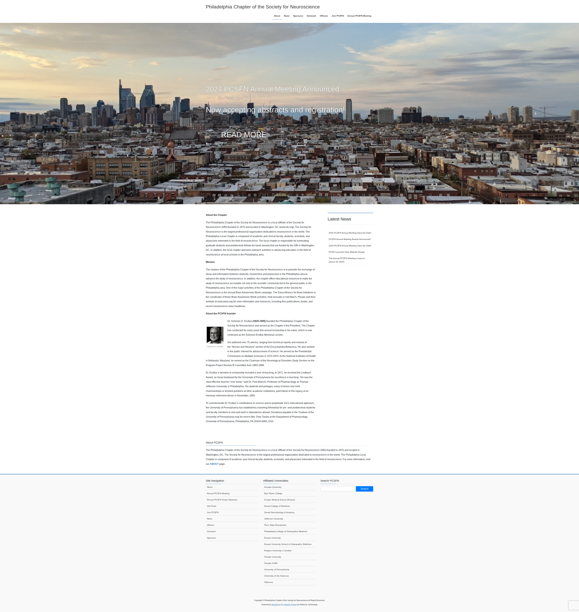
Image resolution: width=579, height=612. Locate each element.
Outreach (211, 531)
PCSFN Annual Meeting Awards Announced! (350, 239)
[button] (43, 113)
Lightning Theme (290, 605)
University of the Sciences (276, 576)
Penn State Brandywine (275, 525)
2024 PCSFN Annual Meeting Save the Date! (350, 245)
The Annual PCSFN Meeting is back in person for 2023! (347, 260)
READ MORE (244, 135)
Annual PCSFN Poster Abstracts (222, 500)
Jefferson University (273, 519)
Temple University (272, 557)
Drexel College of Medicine (277, 506)
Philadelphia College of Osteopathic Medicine (285, 531)
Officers (210, 525)
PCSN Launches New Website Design (347, 252)
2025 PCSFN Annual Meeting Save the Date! (350, 233)
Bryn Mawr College (273, 493)
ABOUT (214, 464)
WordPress (276, 605)
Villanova (268, 582)
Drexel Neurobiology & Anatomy (279, 512)
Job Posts (211, 506)
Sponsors (211, 538)
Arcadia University (272, 487)
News (209, 519)
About (209, 487)
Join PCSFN (212, 512)
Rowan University (272, 538)
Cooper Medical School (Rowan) (279, 500)
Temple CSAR (270, 563)
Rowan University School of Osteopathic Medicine (288, 544)
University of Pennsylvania (276, 569)
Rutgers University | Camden (278, 550)
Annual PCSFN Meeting (218, 493)
